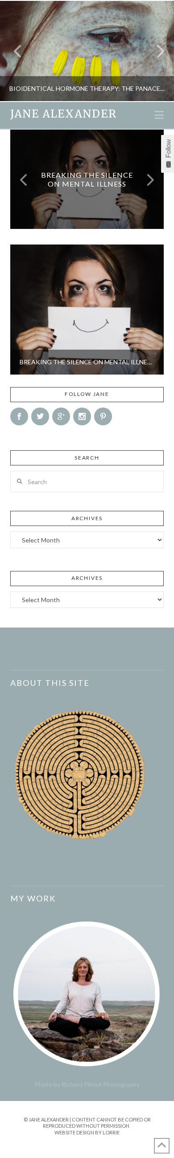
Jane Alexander (63, 114)
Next (155, 51)
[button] (159, 115)
